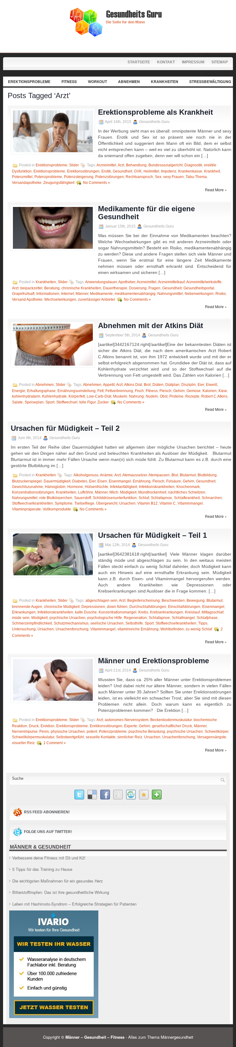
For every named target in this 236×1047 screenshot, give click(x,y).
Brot (147, 385)
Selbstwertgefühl (70, 737)
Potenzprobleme (48, 177)
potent (92, 731)
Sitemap (219, 62)
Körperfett (77, 396)
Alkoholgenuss (85, 475)
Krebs (143, 612)
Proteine (176, 396)
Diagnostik (193, 165)
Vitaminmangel (190, 503)
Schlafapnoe (161, 498)
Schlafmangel (183, 618)
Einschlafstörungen (184, 607)
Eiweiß (211, 385)
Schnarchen (212, 498)
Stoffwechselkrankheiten (32, 503)
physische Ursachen (68, 731)
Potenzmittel (22, 177)
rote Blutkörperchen (55, 498)
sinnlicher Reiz (129, 737)
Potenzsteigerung (78, 177)
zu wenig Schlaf (199, 629)
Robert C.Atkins (214, 396)
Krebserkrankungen (166, 612)
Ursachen (127, 503)
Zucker (103, 402)
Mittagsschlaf (212, 612)
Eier (201, 385)
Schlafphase (207, 618)
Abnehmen (129, 81)
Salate (17, 402)
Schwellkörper (216, 731)
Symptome (64, 503)
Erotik (106, 171)
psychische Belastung (146, 731)
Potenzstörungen (109, 177)
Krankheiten (164, 81)
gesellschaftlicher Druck (172, 726)
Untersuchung (24, 629)
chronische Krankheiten (81, 288)
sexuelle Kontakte (101, 737)
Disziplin (188, 385)
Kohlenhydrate (54, 396)
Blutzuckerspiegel (27, 481)
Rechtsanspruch (139, 177)
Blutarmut (188, 475)
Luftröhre (85, 492)
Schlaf (144, 498)
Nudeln (152, 396)
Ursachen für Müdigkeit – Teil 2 (65, 428)
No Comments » (96, 182)
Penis (44, 731)
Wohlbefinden (172, 629)
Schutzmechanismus (71, 623)
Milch (113, 492)
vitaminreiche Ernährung (138, 629)
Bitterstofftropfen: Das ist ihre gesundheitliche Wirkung (60, 892)
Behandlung (136, 165)
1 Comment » (54, 743)
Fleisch (165, 391)
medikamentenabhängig (135, 293)
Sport (49, 402)
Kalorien (210, 391)
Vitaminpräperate (26, 509)
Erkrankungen (24, 612)
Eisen (102, 481)
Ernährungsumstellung (76, 391)
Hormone (75, 487)
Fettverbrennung (119, 391)
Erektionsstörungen (83, 171)
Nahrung (136, 396)
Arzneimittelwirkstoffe (204, 282)
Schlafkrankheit (187, 498)
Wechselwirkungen (60, 299)
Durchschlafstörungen (147, 607)
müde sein (21, 618)
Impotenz (168, 171)
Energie (18, 391)
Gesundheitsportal (198, 288)
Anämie (106, 475)
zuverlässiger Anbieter (96, 299)
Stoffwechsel (66, 402)
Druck (34, 726)
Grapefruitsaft (23, 293)
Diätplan (172, 385)
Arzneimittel (106, 165)
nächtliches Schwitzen (186, 492)
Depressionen (93, 607)
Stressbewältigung (210, 81)
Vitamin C (167, 503)
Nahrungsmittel (170, 293)
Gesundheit (122, 171)
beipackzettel (31, 288)
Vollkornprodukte (57, 509)
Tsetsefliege (84, 503)
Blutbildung (207, 475)
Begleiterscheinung (143, 600)
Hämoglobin (55, 487)
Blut (174, 475)
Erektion (47, 726)
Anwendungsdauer (101, 282)
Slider (74, 165)
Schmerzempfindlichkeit (32, 623)
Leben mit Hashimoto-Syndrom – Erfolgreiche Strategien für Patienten (74, 904)
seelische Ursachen (107, 623)
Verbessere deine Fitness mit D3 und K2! (48, 858)
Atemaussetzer (134, 475)
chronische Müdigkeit (62, 607)
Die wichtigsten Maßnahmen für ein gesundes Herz (57, 881)
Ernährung (142, 481)
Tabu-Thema (196, 177)
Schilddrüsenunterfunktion (115, 498)
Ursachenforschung (72, 629)
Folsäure (173, 481)
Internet (67, 293)
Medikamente (101, 293)
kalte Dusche (86, 612)
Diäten (157, 385)
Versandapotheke (26, 182)
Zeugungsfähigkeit (58, 182)
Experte (130, 726)
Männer (82, 293)
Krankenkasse (190, 171)
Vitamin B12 (147, 503)
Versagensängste (211, 737)
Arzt (121, 165)
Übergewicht (106, 503)
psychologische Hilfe (104, 618)
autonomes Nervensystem (126, 720)
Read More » (216, 189)
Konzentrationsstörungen (33, 492)
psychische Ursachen (67, 618)
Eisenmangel (120, 481)
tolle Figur (87, 402)
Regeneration (135, 618)
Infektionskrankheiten (157, 487)
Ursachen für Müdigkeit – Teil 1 (152, 535)
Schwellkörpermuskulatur (33, 737)
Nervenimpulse (24, 731)
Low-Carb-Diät (99, 396)
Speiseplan (34, 402)
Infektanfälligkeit (123, 487)
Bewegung (196, 600)
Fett (100, 391)
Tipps (202, 623)
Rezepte (192, 396)
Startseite (139, 62)
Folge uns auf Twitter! (48, 832)
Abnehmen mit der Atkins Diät (150, 325)
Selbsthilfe (134, 623)
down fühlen (117, 607)
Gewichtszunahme (27, 487)
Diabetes (79, 481)
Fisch (139, 391)
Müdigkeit (128, 492)
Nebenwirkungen (199, 293)
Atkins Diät (133, 385)
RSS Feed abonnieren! (47, 812)
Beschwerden (173, 600)
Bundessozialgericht (165, 165)
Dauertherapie (115, 288)
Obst (163, 396)
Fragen (154, 288)
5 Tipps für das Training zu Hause (42, 869)
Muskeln (120, 396)
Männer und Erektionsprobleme (153, 660)
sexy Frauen (173, 177)
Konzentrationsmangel (117, 612)
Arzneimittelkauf (171, 282)
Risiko (220, 293)
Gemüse (194, 391)
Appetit (109, 385)
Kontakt (166, 62)
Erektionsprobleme (29, 81)
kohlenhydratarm (26, 396)
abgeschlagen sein (101, 600)
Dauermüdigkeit (57, 481)
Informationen (47, 293)
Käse (222, 391)
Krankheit (212, 171)
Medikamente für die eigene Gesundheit (146, 212)
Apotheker (126, 282)
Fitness (69, 81)
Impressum (193, 62)
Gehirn (179, 391)
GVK (138, 171)
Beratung (52, 288)
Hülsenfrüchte (96, 487)
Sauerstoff (82, 498)
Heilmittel (151, 171)
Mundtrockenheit (152, 492)
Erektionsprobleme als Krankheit (155, 112)
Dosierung (138, 288)
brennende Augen (27, 607)
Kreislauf (192, 612)
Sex (158, 177)
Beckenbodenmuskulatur (171, 720)
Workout (97, 81)
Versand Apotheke (27, 299)
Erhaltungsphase (41, 391)
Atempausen (159, 475)
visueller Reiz (23, 743)
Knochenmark (188, 487)
